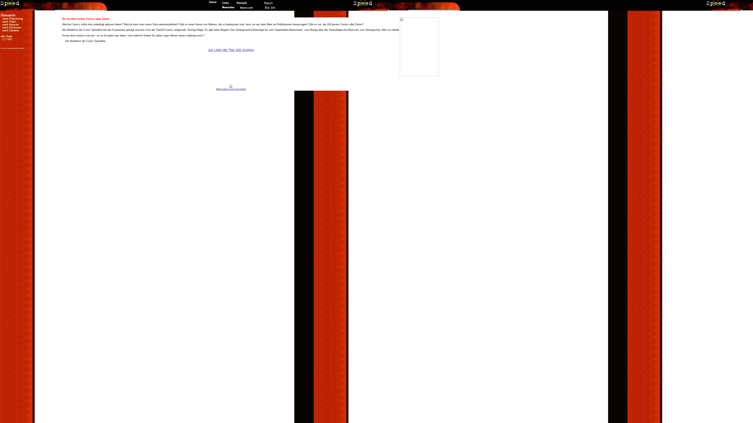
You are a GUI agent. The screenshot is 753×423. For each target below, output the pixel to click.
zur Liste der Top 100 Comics (231, 50)
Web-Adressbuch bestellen (231, 89)
